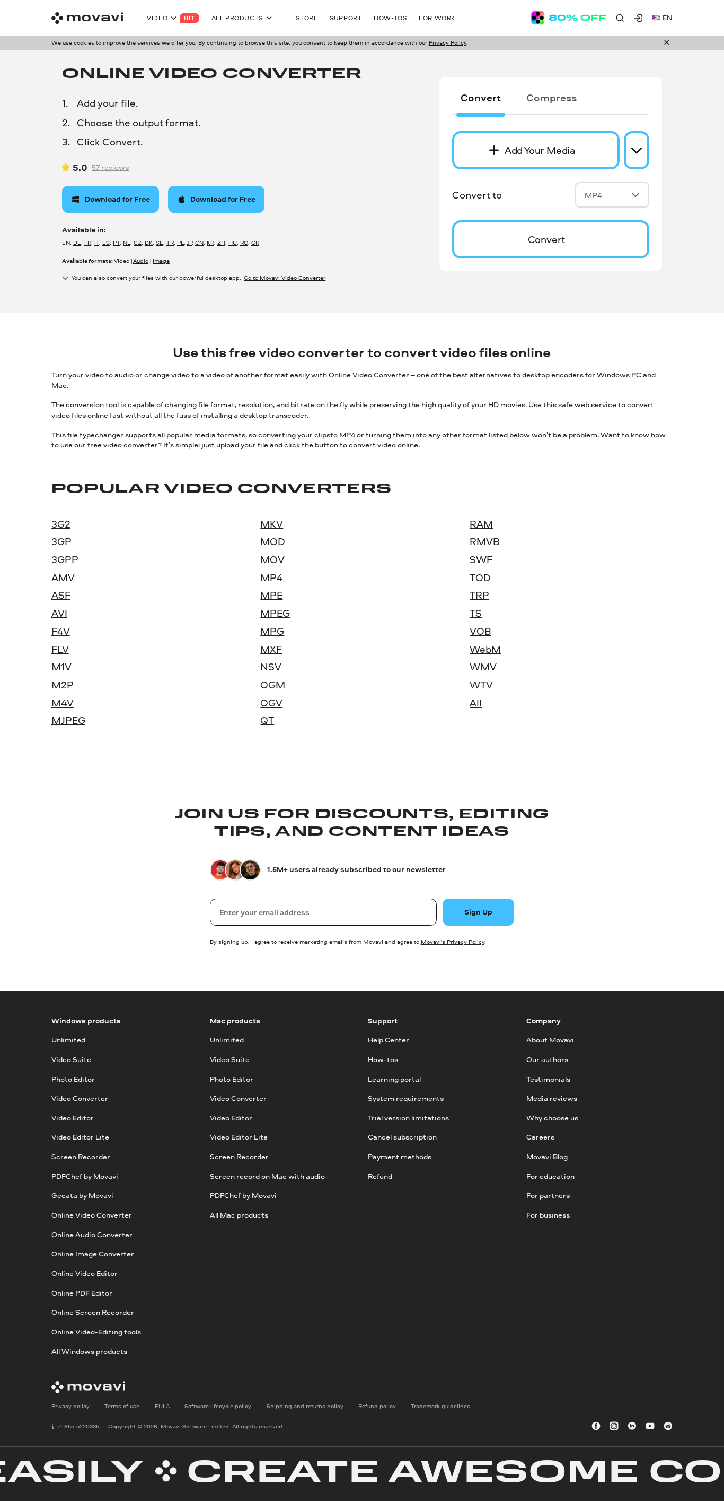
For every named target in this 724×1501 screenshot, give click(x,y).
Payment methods (399, 1156)
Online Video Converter (91, 1215)
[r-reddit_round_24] (668, 1426)
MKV (271, 524)
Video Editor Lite (80, 1137)
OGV (271, 703)
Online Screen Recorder (92, 1312)
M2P (62, 685)
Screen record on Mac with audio (267, 1176)
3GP (61, 541)
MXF (271, 649)
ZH (221, 242)
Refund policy (377, 1406)
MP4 (593, 195)
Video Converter (79, 1098)
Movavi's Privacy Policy (452, 941)
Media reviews (551, 1098)
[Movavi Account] (638, 17)
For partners (548, 1195)
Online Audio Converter (92, 1234)
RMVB (484, 541)
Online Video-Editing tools (96, 1331)
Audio (140, 260)
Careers (540, 1137)
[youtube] (650, 1426)
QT (267, 720)
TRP (479, 595)
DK (149, 242)
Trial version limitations (408, 1118)
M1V (61, 667)
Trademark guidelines (440, 1406)
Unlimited (68, 1040)
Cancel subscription (402, 1137)
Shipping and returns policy (305, 1406)
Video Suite (71, 1059)
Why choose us (552, 1118)
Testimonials (548, 1078)
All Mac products (239, 1215)
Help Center (388, 1040)
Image (161, 260)
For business (548, 1215)
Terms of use (121, 1406)
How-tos (383, 1059)
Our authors (547, 1059)
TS (476, 613)
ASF (60, 595)
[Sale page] (568, 17)
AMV (63, 577)
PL (180, 242)
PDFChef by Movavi (84, 1176)
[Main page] (87, 18)
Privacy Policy (447, 42)
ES (106, 242)
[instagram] (614, 1426)
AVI (59, 613)
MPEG (275, 613)
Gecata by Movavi (82, 1195)
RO (244, 242)
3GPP (64, 559)
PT (116, 242)
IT (96, 242)
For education (550, 1176)
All (476, 703)
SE (159, 242)
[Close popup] (666, 43)
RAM (481, 524)
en (668, 17)
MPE (271, 595)
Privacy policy (70, 1406)
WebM (485, 649)
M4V (62, 703)
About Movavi (550, 1040)
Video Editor (72, 1118)
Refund (380, 1176)
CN (199, 242)
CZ (138, 242)
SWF (481, 559)
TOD (480, 577)
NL (126, 242)
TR (170, 242)
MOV (272, 559)
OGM (272, 685)
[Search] (619, 17)
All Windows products (89, 1351)
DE (77, 242)
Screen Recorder (80, 1156)
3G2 (60, 524)
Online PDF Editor (81, 1293)
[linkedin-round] (632, 1426)
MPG (272, 631)
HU (232, 242)
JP (189, 242)
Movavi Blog (547, 1156)
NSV (270, 667)
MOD (272, 541)
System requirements (406, 1098)
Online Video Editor (84, 1273)
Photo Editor (73, 1078)
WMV (483, 667)
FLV (60, 649)
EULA (162, 1406)
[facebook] (596, 1426)
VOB (480, 631)
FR (87, 242)
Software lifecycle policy (217, 1406)
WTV (481, 685)
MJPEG (68, 720)
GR (255, 242)
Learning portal (394, 1078)
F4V (60, 631)
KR (210, 242)
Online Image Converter (92, 1253)
